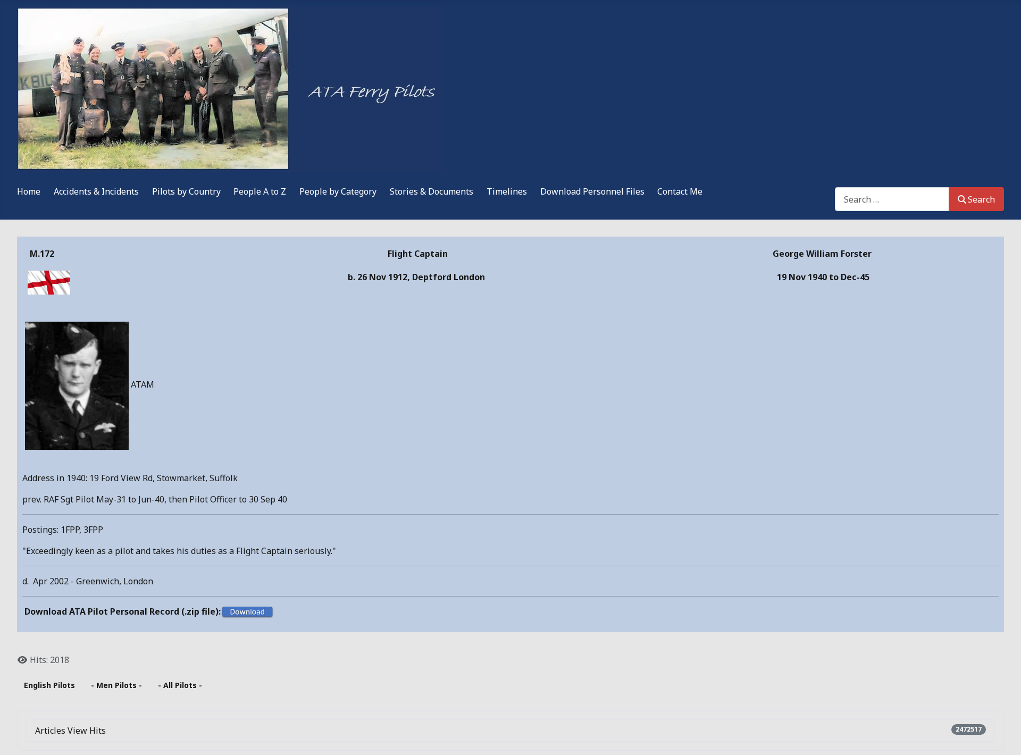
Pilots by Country (186, 191)
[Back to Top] (1002, 735)
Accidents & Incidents (96, 191)
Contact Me (679, 191)
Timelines (507, 191)
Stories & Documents (431, 191)
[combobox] (892, 199)
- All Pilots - (180, 685)
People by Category (337, 191)
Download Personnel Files (592, 191)
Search (981, 199)
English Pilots (49, 685)
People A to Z (259, 191)
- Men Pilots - (116, 685)
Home (28, 191)
